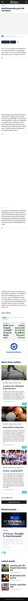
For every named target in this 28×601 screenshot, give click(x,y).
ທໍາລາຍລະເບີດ (9, 317)
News (4, 5)
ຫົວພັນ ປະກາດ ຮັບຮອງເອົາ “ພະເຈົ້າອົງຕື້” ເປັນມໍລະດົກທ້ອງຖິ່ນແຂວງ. (8, 331)
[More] (17, 42)
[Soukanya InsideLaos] (2, 36)
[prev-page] (2, 553)
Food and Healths (12, 383)
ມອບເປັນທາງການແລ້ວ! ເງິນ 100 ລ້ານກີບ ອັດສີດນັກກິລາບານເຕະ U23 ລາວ (20, 331)
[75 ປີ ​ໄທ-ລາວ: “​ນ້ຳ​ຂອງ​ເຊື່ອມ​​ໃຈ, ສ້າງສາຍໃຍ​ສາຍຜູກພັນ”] (14, 519)
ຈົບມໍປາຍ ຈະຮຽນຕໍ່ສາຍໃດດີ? (13, 470)
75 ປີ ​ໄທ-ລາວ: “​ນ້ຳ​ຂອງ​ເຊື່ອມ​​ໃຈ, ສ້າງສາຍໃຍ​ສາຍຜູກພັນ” (13, 535)
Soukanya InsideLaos (10, 36)
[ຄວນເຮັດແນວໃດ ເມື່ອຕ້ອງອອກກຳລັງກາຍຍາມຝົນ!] (14, 372)
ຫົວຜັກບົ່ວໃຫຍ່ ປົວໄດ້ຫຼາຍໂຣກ (13, 427)
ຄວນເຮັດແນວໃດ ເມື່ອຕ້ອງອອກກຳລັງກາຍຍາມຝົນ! (13, 387)
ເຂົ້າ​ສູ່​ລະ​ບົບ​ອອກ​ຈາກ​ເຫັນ (14, 502)
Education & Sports (13, 468)
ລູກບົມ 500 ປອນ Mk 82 (18, 317)
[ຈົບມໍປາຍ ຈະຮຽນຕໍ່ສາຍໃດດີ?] (14, 457)
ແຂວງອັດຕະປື (5, 319)
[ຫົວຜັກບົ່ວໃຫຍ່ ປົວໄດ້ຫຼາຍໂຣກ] (14, 413)
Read (24, 403)
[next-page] (5, 553)
